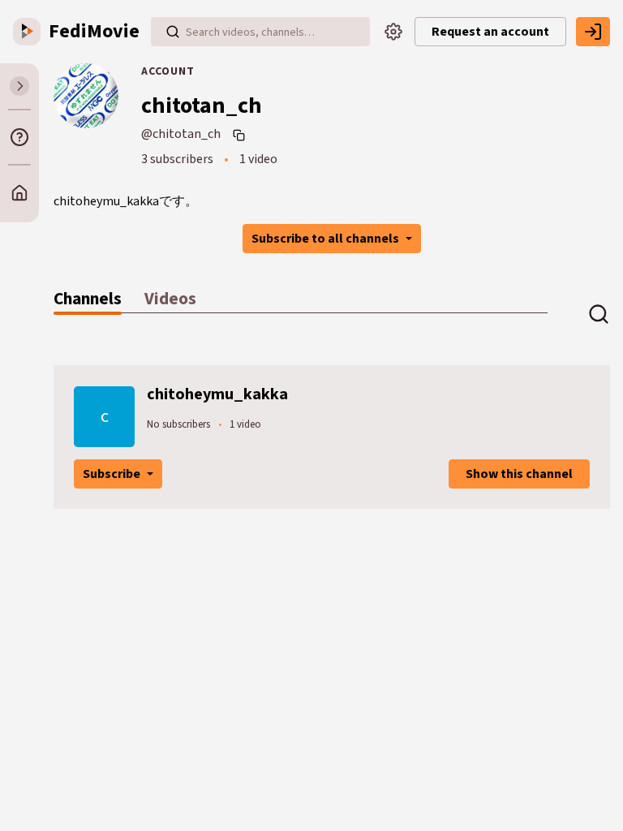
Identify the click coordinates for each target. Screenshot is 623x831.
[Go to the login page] (593, 31)
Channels (88, 299)
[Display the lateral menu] (19, 86)
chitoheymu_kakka (217, 394)
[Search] (172, 31)
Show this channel (519, 474)
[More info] (19, 137)
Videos (170, 299)
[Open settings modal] (393, 32)
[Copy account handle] (241, 134)
